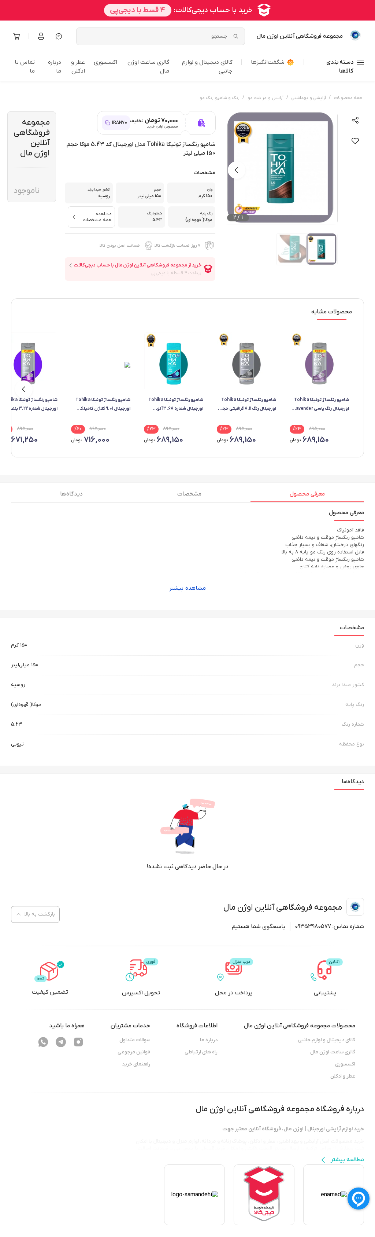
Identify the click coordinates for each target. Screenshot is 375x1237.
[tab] (307, 496)
